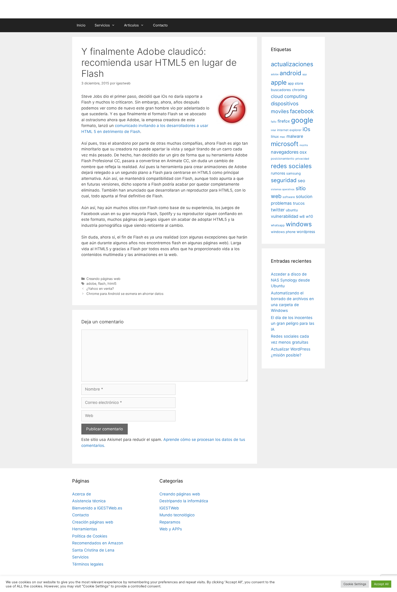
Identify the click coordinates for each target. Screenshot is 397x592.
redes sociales (291, 166)
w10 (309, 216)
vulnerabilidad (284, 216)
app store (295, 83)
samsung (293, 173)
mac (282, 136)
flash (102, 283)
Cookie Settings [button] (354, 584)
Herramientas (84, 529)
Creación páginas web (92, 522)
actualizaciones (292, 64)
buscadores (281, 90)
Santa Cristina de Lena (93, 550)
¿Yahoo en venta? (100, 288)
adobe (91, 283)
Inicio (81, 25)
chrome (298, 90)
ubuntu (292, 210)
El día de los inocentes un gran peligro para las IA (292, 323)
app (304, 74)
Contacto (160, 25)
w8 (302, 216)
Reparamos (169, 522)
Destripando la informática (183, 501)
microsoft (284, 144)
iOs (306, 129)
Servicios (102, 25)
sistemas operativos (283, 189)
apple (279, 82)
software (289, 197)
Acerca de (81, 494)
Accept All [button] (381, 584)
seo (301, 180)
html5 (112, 283)
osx (303, 152)
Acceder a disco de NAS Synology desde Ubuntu (290, 280)
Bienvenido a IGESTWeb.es (97, 508)
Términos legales (87, 564)
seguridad (284, 180)
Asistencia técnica (89, 501)
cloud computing (289, 96)
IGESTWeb (169, 508)
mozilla (304, 145)
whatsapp (278, 225)
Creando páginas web (103, 279)
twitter (278, 210)
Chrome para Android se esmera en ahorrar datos (125, 294)
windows (299, 224)
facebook (302, 111)
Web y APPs (170, 529)
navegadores (284, 152)
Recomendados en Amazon (97, 543)
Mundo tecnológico (177, 515)
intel (273, 130)
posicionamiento (282, 158)
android (290, 73)
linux (275, 136)
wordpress (306, 231)
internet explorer (289, 130)
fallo (273, 121)
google (302, 120)
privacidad (302, 158)
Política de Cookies (89, 536)
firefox (284, 121)
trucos (299, 203)
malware (294, 136)
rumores (278, 173)
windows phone (283, 232)
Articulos (131, 25)
